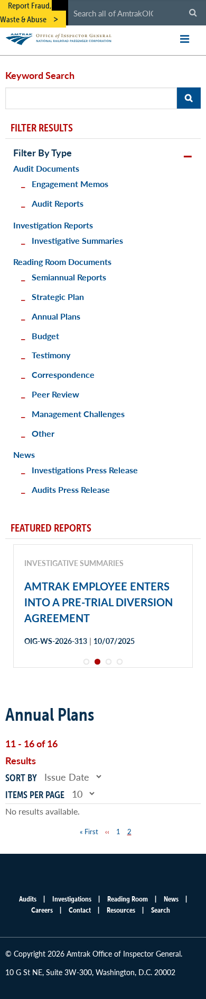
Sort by (21, 777)
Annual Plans (56, 316)
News (24, 454)
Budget (45, 336)
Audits (27, 899)
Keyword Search (39, 75)
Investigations (71, 899)
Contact (80, 910)
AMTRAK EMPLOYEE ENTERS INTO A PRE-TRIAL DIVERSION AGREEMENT (98, 602)
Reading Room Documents (62, 261)
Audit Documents (46, 168)
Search (160, 910)
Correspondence (63, 374)
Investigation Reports (53, 225)
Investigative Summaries (77, 240)
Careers (42, 910)
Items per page (34, 794)
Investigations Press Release (85, 470)
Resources (121, 910)
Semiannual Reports (69, 277)
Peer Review (55, 394)
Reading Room (127, 899)
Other (43, 433)
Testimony (51, 355)
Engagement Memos (70, 184)
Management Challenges (78, 414)
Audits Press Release (71, 489)
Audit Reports (57, 203)
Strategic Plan (58, 296)
